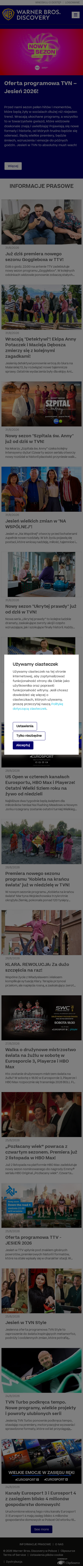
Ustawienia (24, 726)
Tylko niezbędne (29, 735)
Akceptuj (23, 745)
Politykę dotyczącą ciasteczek (38, 706)
